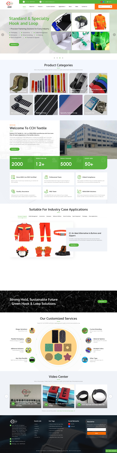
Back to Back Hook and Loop (98, 90)
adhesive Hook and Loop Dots (56, 435)
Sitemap (58, 450)
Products (40, 6)
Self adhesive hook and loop (55, 426)
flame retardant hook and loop (56, 428)
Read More (14, 149)
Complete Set (89, 113)
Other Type (93, 358)
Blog (36, 435)
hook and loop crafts (54, 432)
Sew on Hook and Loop (18, 91)
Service (36, 430)
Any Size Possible (21, 358)
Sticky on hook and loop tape (56, 424)
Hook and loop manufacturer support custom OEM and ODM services (26, 403)
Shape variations (21, 329)
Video (76, 6)
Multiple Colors (98, 348)
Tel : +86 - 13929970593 (30, 1)
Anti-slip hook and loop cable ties (93, 404)
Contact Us (84, 6)
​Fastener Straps (36, 91)
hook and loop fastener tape (56, 430)
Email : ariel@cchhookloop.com (48, 1)
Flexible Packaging (17, 339)
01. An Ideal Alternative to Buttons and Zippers (85, 234)
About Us (31, 6)
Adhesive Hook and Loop (76, 90)
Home (24, 6)
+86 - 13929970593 (16, 438)
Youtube (72, 424)
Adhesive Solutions (17, 348)
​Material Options (99, 339)
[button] (54, 57)
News (70, 6)
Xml (61, 450)
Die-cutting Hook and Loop (20, 113)
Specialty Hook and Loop (68, 113)
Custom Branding (96, 329)
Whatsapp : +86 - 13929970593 (18, 443)
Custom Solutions (50, 6)
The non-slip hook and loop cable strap (60, 404)
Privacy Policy (65, 450)
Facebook (73, 426)
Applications (62, 6)
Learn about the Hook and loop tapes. (65, 410)
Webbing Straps (41, 113)
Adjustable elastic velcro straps (56, 437)
